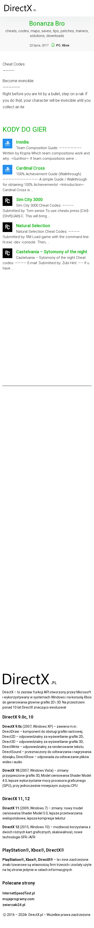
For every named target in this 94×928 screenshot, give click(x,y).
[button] (87, 8)
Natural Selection (33, 225)
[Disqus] (47, 457)
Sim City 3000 (29, 199)
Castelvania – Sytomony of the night (51, 251)
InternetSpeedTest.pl (18, 893)
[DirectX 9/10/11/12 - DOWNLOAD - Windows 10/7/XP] (20, 8)
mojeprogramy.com (18, 899)
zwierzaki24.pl (13, 905)
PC (58, 45)
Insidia (22, 142)
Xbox (65, 45)
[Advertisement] (47, 326)
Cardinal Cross (30, 168)
